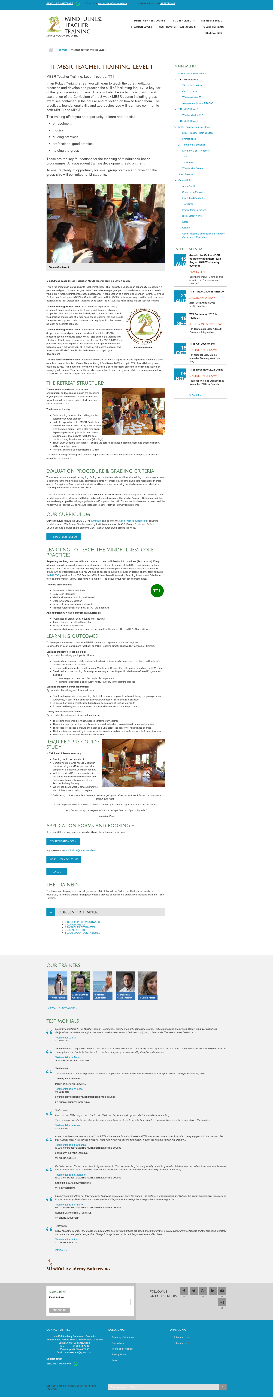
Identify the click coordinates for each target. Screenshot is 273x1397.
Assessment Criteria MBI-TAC (197, 103)
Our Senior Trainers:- (80, 912)
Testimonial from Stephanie (70, 1174)
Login (115, 1360)
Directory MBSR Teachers (196, 150)
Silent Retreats (186, 174)
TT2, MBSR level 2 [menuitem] (211, 20)
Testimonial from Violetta (69, 1089)
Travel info (187, 203)
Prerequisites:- (189, 138)
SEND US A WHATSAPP (59, 3)
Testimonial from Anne (67, 1125)
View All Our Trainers (61, 1008)
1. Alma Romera (75, 924)
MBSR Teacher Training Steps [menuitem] (177, 26)
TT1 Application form (63, 841)
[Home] (54, 23)
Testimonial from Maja (67, 1057)
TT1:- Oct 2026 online (202, 343)
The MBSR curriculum (63, 536)
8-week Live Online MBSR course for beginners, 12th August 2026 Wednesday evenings (205, 260)
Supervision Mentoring (193, 192)
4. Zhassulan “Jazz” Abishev (82, 932)
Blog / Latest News (192, 215)
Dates (185, 221)
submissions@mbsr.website (112, 3)
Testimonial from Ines (67, 1239)
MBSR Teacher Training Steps (194, 126)
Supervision (118, 1343)
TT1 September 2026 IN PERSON (203, 316)
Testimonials (188, 162)
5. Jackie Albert (75, 930)
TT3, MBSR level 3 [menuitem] (141, 26)
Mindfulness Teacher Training (84, 25)
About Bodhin (189, 186)
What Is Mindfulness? (193, 168)
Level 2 (56, 871)
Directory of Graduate (123, 1337)
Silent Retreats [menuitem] (213, 26)
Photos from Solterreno (194, 209)
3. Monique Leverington (80, 927)
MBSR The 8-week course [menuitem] (149, 20)
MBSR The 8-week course (192, 73)
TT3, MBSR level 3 (188, 120)
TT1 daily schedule (192, 85)
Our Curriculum (190, 91)
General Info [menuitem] (213, 32)
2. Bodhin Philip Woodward (82, 922)
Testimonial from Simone (69, 1204)
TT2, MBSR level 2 (188, 109)
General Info (184, 180)
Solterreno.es (180, 1343)
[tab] (105, 912)
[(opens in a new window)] (78, 3)
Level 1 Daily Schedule (64, 859)
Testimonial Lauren (65, 1037)
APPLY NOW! (167, 3)
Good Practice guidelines (132, 520)
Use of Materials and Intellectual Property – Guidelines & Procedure (204, 235)
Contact (186, 227)
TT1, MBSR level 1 (188, 79)
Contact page (53, 1358)
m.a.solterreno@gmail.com (77, 1352)
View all (194, 395)
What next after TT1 (192, 97)
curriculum (96, 520)
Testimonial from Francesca (70, 1145)
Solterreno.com (182, 1337)
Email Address (56, 1297)
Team (185, 156)
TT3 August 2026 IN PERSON (206, 291)
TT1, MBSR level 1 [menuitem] (182, 20)
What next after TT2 (192, 115)
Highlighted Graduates (193, 198)
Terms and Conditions (193, 144)
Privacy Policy (119, 1354)
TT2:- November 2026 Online (206, 369)
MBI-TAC (55, 575)
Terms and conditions (122, 1348)
